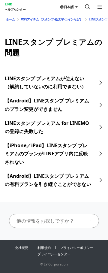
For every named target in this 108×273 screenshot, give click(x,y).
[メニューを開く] (100, 7)
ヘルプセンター (15, 9)
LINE (8, 4)
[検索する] (88, 7)
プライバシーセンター (54, 254)
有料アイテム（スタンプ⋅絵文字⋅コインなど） (52, 19)
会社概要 (21, 247)
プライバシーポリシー (76, 247)
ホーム (10, 19)
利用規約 (44, 247)
